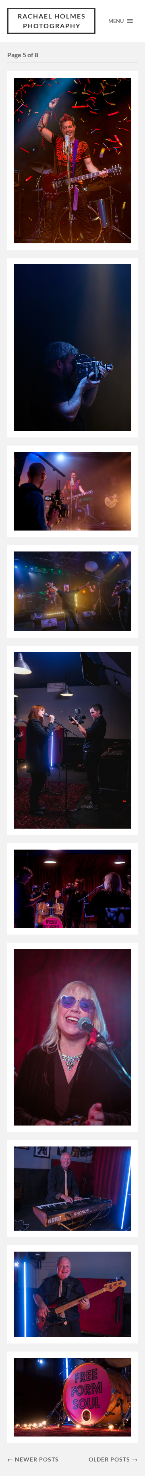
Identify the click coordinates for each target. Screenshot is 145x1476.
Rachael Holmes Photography (52, 20)
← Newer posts (33, 1459)
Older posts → (113, 1459)
